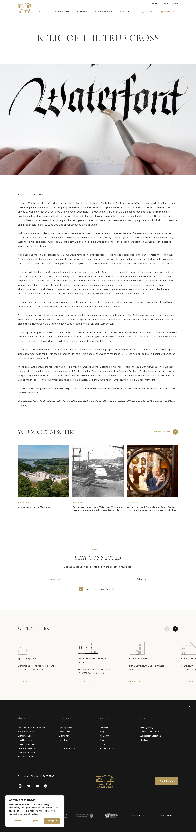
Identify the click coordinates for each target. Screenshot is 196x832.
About (165, 4)
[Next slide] (175, 629)
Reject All (35, 821)
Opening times (153, 4)
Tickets (103, 744)
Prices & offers (65, 732)
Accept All (52, 821)
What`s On (104, 736)
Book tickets (167, 781)
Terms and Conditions (107, 589)
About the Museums (108, 748)
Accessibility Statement (150, 736)
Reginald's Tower (26, 757)
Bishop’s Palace (25, 736)
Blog (102, 732)
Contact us (105, 728)
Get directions (25, 681)
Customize (17, 821)
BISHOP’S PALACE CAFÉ (105, 12)
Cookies (144, 740)
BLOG (122, 12)
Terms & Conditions (149, 732)
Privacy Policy (146, 728)
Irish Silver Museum (27, 744)
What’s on (82, 12)
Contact (174, 4)
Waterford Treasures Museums (31, 728)
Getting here (64, 736)
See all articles (162, 432)
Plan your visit (61, 12)
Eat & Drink (64, 740)
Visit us (42, 12)
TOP (189, 710)
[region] (34, 811)
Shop (102, 740)
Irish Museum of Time (27, 740)
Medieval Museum (26, 732)
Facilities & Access (67, 748)
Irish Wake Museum (26, 752)
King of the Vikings (26, 748)
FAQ (61, 744)
